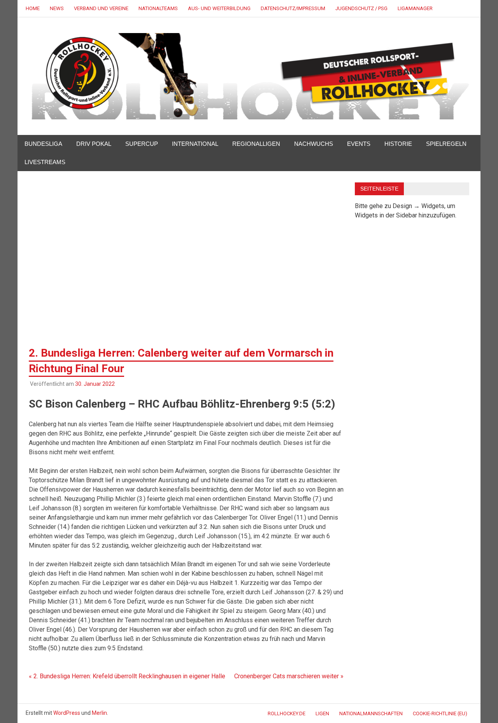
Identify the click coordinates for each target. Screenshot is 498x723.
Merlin (99, 713)
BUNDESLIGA (43, 143)
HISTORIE (398, 143)
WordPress (66, 713)
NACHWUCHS (313, 143)
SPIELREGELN (446, 143)
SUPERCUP (141, 143)
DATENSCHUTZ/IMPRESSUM (293, 8)
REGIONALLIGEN (256, 143)
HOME (33, 8)
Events (358, 143)
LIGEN (322, 713)
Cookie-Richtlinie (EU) (440, 713)
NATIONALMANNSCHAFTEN (371, 713)
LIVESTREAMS (45, 162)
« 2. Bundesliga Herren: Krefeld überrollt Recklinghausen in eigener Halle (127, 676)
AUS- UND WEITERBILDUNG (219, 8)
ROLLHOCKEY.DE (286, 713)
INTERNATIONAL (195, 143)
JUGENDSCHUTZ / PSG (361, 8)
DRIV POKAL (93, 143)
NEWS (57, 8)
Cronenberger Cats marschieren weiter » (289, 676)
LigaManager (415, 8)
